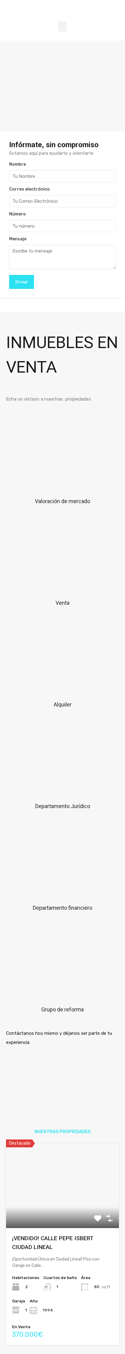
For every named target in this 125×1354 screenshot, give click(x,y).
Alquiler (63, 704)
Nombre (17, 164)
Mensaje (17, 239)
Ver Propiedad (63, 1211)
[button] (62, 27)
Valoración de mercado (62, 501)
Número (17, 214)
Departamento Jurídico (62, 806)
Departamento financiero (62, 908)
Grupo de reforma (62, 1009)
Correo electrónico (29, 189)
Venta (62, 603)
